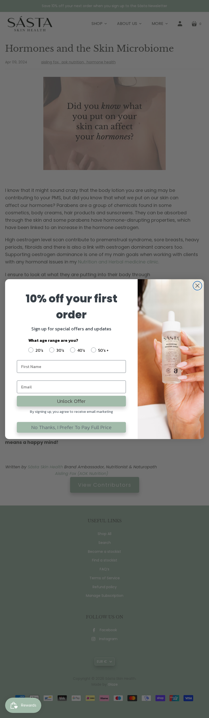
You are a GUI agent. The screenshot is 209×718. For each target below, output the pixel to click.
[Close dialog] (197, 285)
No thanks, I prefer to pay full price (71, 427)
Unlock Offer (71, 401)
